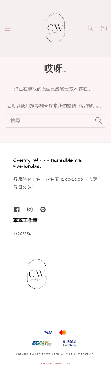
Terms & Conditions (55, 363)
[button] (7, 28)
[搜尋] (98, 120)
